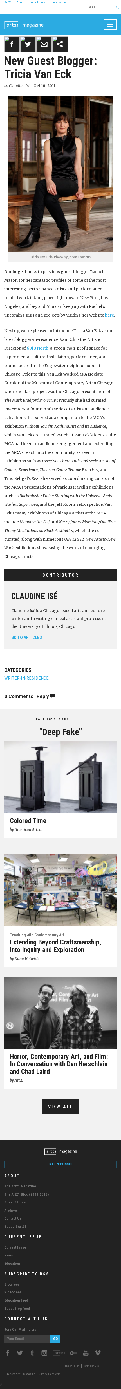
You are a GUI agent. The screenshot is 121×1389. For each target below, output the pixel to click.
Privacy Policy (71, 1365)
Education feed (16, 1300)
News (8, 1255)
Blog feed (12, 1284)
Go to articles (26, 637)
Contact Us (12, 1218)
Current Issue (15, 1247)
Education (12, 1263)
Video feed (13, 1292)
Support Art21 (15, 1226)
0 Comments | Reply (27, 696)
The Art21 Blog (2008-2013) (26, 1194)
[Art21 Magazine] (24, 21)
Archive (10, 1210)
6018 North (37, 348)
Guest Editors (15, 1202)
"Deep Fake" (60, 731)
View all (60, 1106)
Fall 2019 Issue (52, 719)
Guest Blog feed (17, 1308)
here (109, 315)
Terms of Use (91, 1365)
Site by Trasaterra (49, 1374)
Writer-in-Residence (26, 678)
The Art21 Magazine (20, 1186)
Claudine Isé (34, 596)
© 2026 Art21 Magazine (21, 1374)
